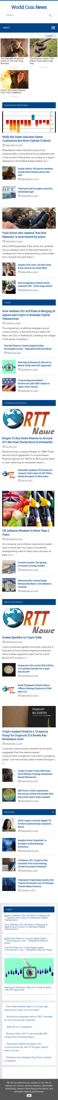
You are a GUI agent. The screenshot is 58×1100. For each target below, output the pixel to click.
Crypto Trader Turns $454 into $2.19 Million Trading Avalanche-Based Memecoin (35, 774)
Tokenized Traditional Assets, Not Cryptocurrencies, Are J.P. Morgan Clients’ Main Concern (36, 883)
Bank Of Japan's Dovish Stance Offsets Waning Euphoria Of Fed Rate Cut (35, 688)
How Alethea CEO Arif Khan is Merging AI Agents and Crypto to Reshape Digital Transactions (28, 315)
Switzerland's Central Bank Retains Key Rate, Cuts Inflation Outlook (34, 583)
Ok (29, 1095)
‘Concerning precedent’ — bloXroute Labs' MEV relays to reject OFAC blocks (34, 383)
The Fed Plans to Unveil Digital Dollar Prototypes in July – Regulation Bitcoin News (28, 948)
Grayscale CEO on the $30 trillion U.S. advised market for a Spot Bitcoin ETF (36, 668)
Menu (6, 27)
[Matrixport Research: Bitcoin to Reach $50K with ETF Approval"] (28, 983)
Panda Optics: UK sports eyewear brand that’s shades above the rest (35, 171)
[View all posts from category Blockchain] (52, 812)
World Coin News (29, 7)
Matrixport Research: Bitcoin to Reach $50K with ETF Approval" (27, 988)
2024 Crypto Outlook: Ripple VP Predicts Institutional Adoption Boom (34, 823)
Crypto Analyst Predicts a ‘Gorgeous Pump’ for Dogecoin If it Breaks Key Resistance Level (25, 735)
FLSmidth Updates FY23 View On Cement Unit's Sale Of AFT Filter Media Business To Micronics (35, 473)
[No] (54, 1089)
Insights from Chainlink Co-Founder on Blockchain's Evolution (32, 843)
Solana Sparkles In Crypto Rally (22, 637)
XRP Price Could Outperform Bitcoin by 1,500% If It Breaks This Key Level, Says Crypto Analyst (35, 793)
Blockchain (9, 812)
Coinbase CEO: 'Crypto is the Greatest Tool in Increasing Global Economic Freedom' (33, 863)
